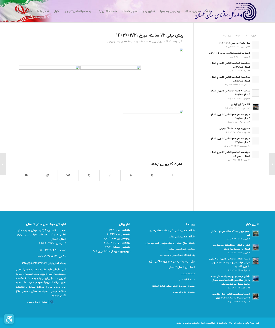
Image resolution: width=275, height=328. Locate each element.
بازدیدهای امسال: (121, 247)
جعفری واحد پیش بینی (117, 41)
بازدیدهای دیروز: (122, 234)
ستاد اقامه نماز (187, 279)
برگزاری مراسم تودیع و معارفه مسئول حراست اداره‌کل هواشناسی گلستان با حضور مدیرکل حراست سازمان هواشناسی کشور (230, 280)
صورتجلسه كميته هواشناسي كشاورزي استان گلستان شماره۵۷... (230, 140)
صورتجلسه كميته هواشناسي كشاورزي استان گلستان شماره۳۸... (230, 116)
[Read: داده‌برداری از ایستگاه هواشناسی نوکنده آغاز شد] (255, 233)
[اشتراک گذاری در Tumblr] (89, 175)
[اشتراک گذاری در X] (151, 175)
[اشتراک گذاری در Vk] (68, 175)
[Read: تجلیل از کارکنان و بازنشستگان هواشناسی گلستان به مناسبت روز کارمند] (255, 247)
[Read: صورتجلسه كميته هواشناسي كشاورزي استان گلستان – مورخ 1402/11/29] (255, 154)
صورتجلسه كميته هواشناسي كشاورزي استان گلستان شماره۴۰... (230, 92)
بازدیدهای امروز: (122, 230)
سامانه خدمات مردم (184, 292)
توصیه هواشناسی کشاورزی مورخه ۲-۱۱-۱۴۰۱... (229, 53)
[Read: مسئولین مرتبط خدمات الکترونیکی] (255, 130)
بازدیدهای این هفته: (120, 238)
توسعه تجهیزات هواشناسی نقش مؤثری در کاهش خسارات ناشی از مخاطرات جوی (231, 296)
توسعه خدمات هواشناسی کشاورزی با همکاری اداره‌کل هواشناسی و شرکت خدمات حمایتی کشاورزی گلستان (229, 262)
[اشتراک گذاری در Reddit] (47, 175)
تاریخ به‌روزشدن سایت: (119, 251)
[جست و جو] (17, 11)
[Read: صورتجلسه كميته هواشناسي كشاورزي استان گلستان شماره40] (255, 93)
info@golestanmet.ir (33, 263)
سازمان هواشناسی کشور (181, 249)
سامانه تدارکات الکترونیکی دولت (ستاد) (173, 286)
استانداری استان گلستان (182, 267)
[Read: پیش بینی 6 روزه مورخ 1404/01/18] (255, 45)
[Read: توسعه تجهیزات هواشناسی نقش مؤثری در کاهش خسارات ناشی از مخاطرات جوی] (255, 296)
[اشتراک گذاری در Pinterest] (131, 175)
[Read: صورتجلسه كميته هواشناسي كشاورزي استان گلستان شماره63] (255, 65)
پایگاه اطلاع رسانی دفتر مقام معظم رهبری (172, 230)
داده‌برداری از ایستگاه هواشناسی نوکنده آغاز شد (230, 233)
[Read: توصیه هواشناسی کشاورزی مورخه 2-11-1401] (255, 55)
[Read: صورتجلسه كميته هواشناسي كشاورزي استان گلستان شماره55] (255, 79)
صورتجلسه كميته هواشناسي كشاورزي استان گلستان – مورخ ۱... (230, 154)
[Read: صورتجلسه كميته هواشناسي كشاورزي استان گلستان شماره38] (255, 116)
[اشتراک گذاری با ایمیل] (26, 175)
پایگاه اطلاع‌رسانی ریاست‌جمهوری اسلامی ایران (170, 243)
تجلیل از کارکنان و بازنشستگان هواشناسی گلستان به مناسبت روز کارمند (231, 247)
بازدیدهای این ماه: (121, 243)
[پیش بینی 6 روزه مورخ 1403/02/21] (272, 164)
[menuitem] (208, 11)
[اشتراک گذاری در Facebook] (172, 175)
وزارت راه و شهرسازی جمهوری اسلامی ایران (172, 261)
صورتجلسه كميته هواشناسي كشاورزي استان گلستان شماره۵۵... (230, 79)
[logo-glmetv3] (219, 11)
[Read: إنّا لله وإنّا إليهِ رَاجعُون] (255, 106)
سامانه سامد (188, 273)
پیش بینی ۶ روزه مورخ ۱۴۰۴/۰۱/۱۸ (234, 43)
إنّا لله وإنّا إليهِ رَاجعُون (240, 104)
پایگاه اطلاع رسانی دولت (182, 236)
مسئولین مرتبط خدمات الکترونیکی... (234, 128)
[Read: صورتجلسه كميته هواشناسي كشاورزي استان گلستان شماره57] (255, 140)
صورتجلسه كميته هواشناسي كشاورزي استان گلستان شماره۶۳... (230, 65)
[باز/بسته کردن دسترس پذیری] (9, 319)
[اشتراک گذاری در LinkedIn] (110, 175)
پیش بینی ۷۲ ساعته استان (148, 41)
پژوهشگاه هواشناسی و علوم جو (177, 255)
